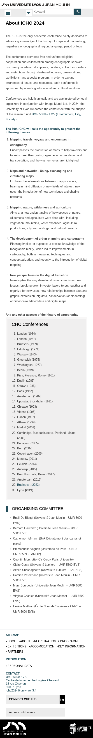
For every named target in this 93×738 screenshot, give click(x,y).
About (25, 641)
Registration (45, 641)
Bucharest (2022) (28, 484)
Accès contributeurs (22, 712)
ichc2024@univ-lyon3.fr (21, 690)
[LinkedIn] (62, 699)
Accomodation (42, 646)
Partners (15, 651)
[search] (53, 11)
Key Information (71, 646)
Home (11, 641)
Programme (70, 641)
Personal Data (19, 666)
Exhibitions (16, 646)
